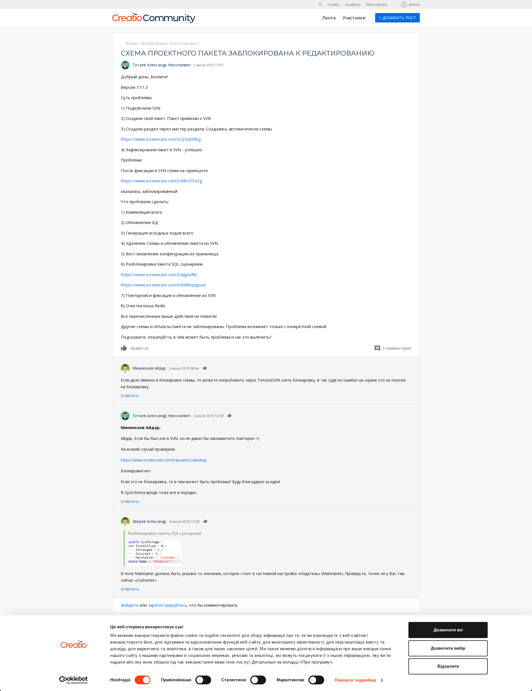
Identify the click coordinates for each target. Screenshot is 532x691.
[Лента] (153, 20)
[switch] (203, 679)
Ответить (130, 395)
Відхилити (448, 666)
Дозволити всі (448, 629)
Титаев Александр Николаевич (161, 64)
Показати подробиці (355, 680)
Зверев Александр (149, 521)
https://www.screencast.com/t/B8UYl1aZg (161, 180)
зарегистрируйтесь (167, 605)
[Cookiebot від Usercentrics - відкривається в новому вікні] (73, 680)
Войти (414, 4)
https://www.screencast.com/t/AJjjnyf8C (159, 274)
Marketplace (376, 4)
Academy (353, 4)
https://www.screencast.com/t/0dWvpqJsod (163, 285)
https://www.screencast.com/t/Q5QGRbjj (161, 139)
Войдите (130, 605)
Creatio (334, 4)
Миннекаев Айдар (149, 368)
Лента (329, 18)
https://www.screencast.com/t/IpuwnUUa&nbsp (163, 460)
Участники (353, 18)
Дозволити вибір (448, 648)
